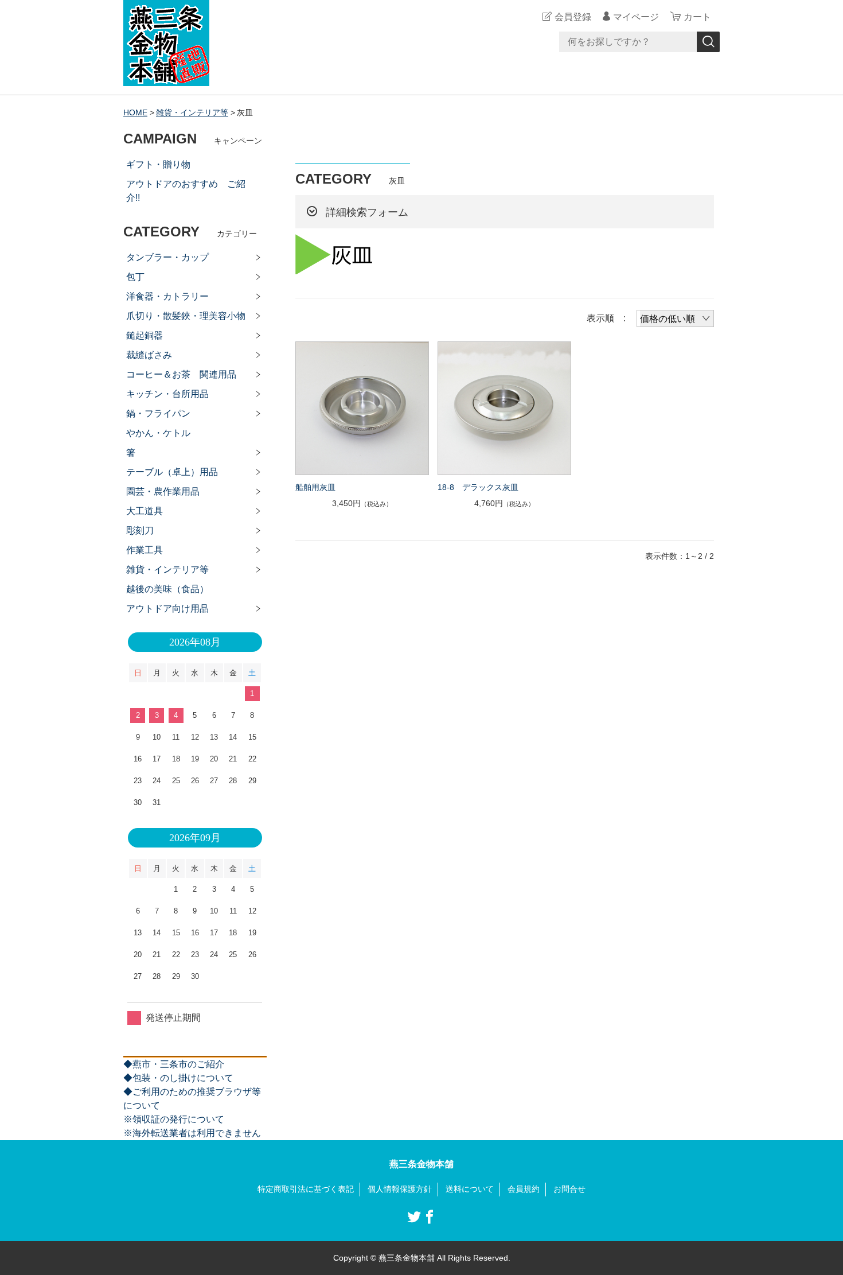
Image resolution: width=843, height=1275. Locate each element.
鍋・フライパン (158, 413)
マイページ (636, 17)
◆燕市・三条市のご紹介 (173, 1064)
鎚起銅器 (144, 335)
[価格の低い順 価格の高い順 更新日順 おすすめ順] (675, 318)
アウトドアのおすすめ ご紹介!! (185, 191)
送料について (470, 1189)
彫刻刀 (140, 530)
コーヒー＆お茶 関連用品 (181, 374)
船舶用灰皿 (315, 487)
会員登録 (573, 17)
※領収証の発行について (173, 1119)
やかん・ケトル (158, 433)
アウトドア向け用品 (167, 608)
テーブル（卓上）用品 (172, 472)
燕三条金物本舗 (421, 1164)
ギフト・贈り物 (158, 164)
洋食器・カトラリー (167, 296)
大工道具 (144, 511)
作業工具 (144, 550)
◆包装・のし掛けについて (178, 1078)
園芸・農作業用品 (163, 491)
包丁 (135, 277)
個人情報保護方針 (400, 1189)
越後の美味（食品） (167, 589)
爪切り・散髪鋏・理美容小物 (185, 316)
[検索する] (708, 42)
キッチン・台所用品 (167, 394)
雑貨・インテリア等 (192, 112)
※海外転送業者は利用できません (192, 1133)
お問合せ (569, 1189)
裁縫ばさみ (149, 355)
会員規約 (524, 1189)
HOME (135, 112)
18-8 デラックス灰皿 (478, 487)
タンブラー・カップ (167, 257)
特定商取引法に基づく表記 (305, 1189)
